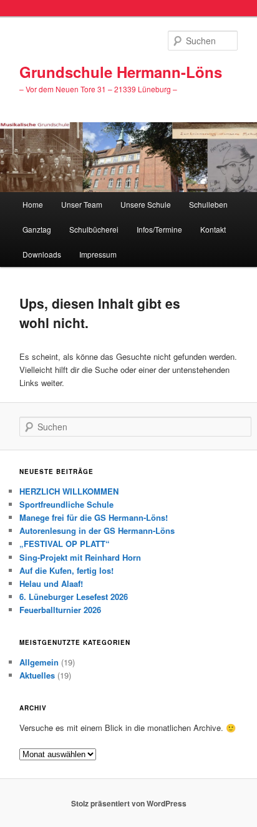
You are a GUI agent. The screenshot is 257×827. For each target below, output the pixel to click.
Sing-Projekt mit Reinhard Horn (80, 557)
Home (32, 204)
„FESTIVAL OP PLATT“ (64, 543)
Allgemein (39, 662)
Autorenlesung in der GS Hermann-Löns (97, 530)
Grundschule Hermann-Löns (120, 71)
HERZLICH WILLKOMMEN (69, 491)
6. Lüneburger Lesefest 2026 (73, 596)
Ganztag (36, 229)
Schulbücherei (94, 229)
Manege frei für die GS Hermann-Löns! (93, 517)
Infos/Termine (159, 229)
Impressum (98, 254)
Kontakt (213, 229)
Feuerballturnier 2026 (60, 610)
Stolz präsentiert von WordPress (129, 803)
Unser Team (81, 204)
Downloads (41, 254)
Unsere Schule (145, 204)
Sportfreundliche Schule (66, 504)
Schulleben (208, 204)
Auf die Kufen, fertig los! (66, 570)
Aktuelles (37, 675)
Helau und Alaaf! (51, 583)
